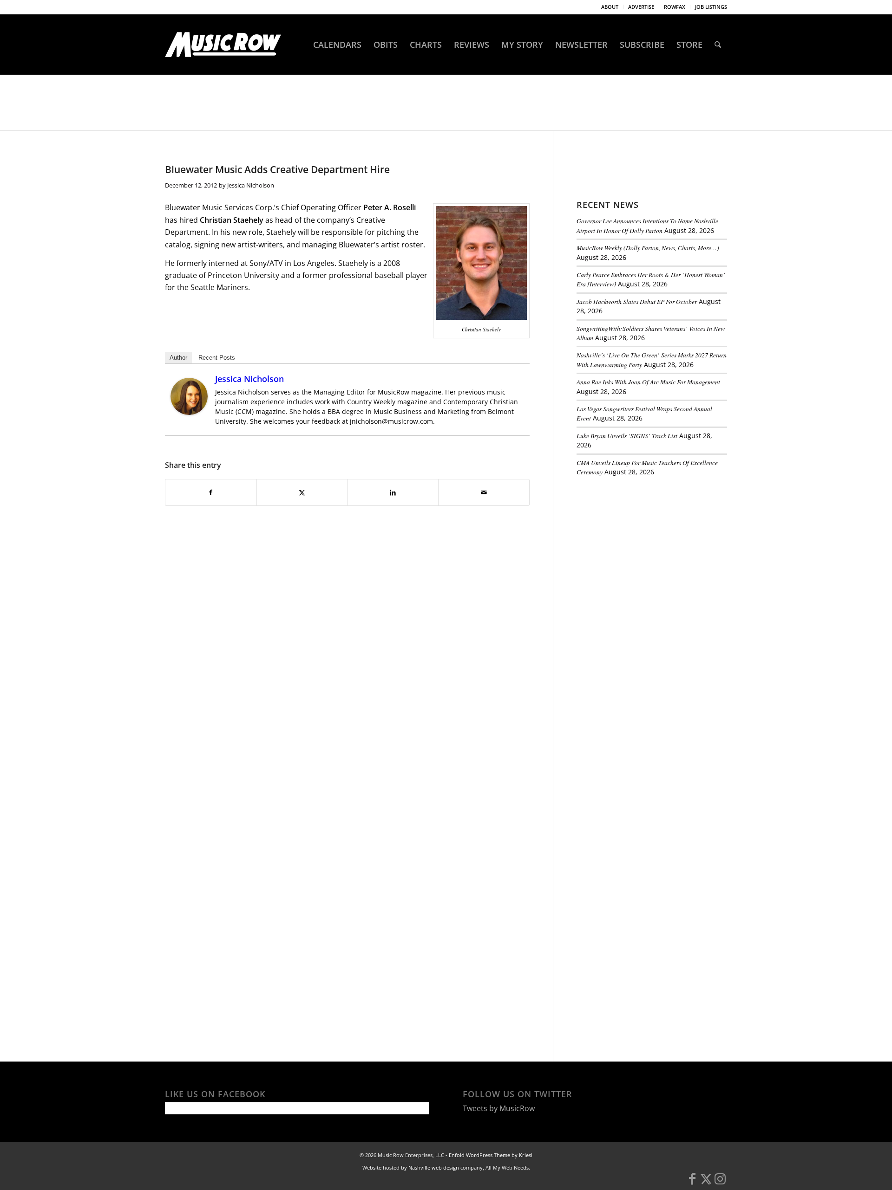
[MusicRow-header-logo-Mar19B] (223, 44)
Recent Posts (216, 357)
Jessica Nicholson (250, 185)
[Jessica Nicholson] (189, 412)
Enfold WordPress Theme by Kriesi (490, 1154)
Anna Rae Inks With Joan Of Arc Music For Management (648, 381)
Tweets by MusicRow (499, 1108)
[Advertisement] (646, 547)
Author (178, 357)
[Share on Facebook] (210, 492)
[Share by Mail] (484, 492)
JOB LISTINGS (711, 6)
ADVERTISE (641, 6)
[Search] (717, 44)
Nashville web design (433, 1167)
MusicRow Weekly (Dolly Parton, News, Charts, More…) (648, 247)
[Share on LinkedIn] (393, 492)
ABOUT (609, 6)
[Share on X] (302, 492)
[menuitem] (610, 7)
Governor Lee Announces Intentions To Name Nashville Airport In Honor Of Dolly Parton (647, 225)
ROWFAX (674, 6)
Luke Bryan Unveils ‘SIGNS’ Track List (627, 435)
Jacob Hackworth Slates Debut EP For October (637, 301)
